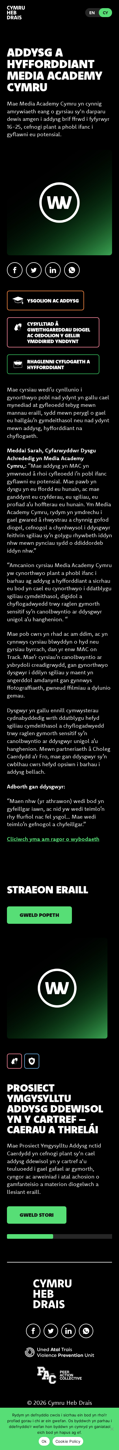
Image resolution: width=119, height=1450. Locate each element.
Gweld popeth (39, 915)
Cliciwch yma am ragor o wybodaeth (53, 838)
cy (105, 12)
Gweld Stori (37, 1215)
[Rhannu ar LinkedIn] (53, 270)
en (92, 12)
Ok (44, 1441)
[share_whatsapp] (86, 1331)
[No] (112, 1429)
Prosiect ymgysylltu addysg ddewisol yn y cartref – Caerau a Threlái (55, 1108)
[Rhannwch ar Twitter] (34, 270)
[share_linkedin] (68, 1331)
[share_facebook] (33, 1331)
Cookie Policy (67, 1441)
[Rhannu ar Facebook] (15, 270)
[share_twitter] (51, 1331)
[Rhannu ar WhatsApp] (72, 270)
